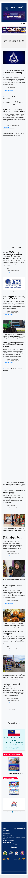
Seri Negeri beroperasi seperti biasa (11, 685)
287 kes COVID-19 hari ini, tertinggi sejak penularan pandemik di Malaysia (13, 254)
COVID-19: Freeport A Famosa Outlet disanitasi (12, 538)
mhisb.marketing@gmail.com (14, 844)
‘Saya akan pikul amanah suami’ (12, 587)
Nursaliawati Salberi (11, 87)
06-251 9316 (8, 842)
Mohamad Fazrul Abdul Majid (12, 311)
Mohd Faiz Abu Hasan (11, 505)
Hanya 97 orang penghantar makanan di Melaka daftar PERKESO (13, 345)
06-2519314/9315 (9, 840)
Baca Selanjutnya (8, 90)
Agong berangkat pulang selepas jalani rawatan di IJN (14, 110)
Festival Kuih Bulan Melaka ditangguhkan (13, 633)
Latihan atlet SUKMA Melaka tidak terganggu (14, 492)
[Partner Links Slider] (14, 804)
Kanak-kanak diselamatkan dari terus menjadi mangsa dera (13, 73)
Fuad (8, 124)
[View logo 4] (12, 812)
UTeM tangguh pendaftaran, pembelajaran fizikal (14, 298)
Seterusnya (12, 709)
